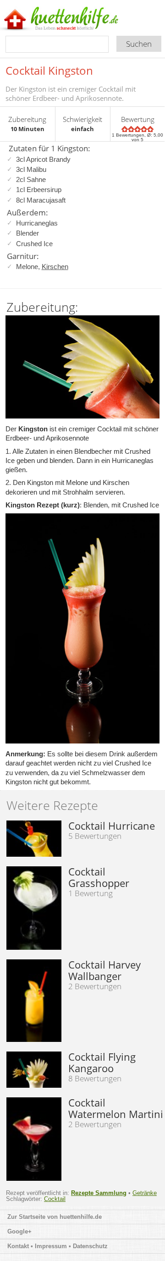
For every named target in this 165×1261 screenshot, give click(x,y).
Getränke (144, 1192)
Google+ (19, 1231)
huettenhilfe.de (81, 1216)
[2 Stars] (131, 129)
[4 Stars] (144, 129)
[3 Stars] (137, 129)
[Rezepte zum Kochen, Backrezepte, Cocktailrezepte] (74, 19)
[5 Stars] (150, 129)
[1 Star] (124, 129)
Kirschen (55, 266)
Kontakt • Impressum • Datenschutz (58, 1246)
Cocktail (55, 1198)
